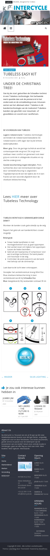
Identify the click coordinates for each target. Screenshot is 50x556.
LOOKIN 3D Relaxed (40, 407)
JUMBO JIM (8, 398)
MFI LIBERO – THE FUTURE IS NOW (24, 410)
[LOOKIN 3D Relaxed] (40, 397)
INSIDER (7, 376)
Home (4, 461)
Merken (4, 468)
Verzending (6, 472)
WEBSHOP (6, 476)
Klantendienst (7, 465)
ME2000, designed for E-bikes (24, 2)
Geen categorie (9, 70)
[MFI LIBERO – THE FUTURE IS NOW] (25, 397)
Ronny (23, 78)
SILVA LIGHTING (39, 376)
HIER (15, 196)
